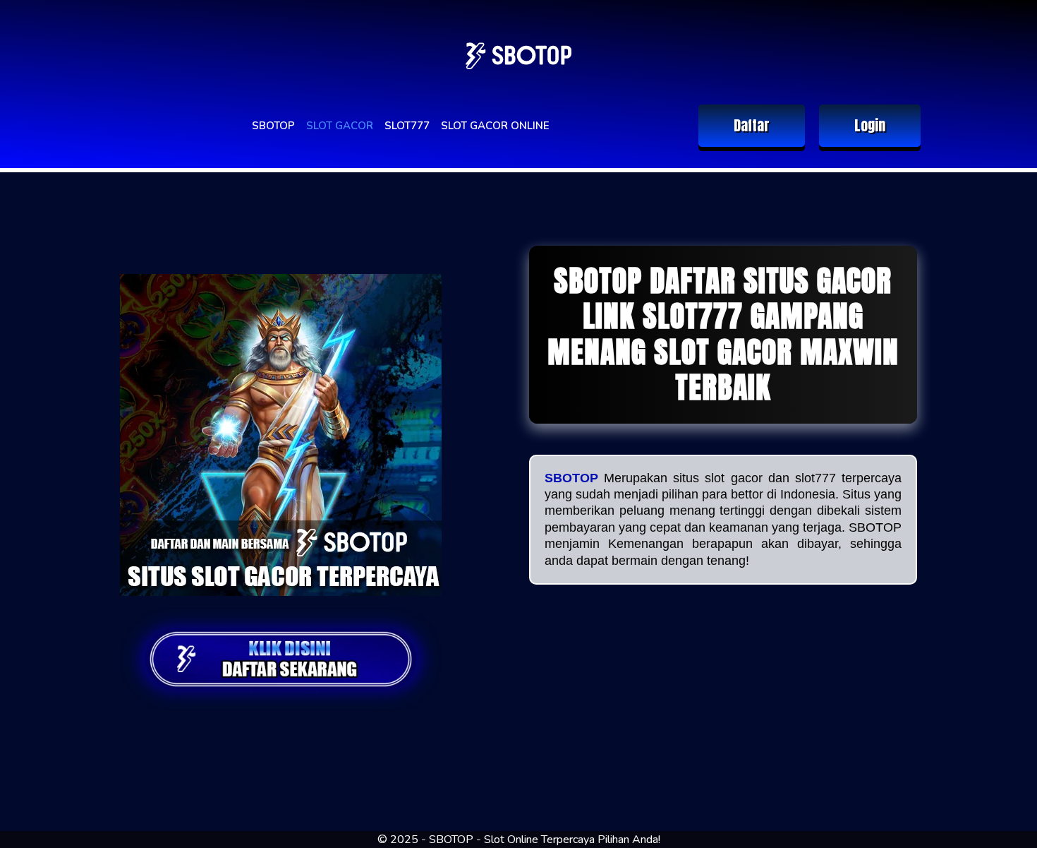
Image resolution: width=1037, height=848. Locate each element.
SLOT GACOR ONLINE (495, 126)
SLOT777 (407, 126)
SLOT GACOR (339, 126)
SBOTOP (273, 126)
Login (869, 125)
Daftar (752, 125)
